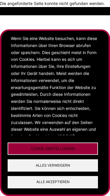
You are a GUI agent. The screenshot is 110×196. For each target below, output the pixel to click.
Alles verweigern (53, 165)
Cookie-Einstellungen (53, 148)
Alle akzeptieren (53, 182)
